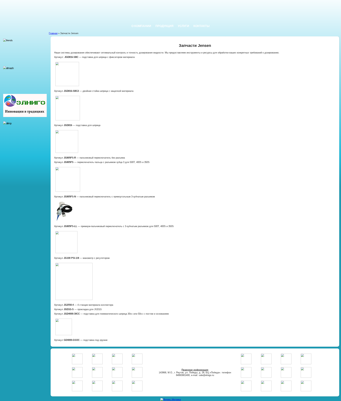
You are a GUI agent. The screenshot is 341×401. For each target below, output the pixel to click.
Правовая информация (195, 370)
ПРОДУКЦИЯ (164, 26)
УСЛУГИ (183, 26)
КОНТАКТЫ (201, 26)
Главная (53, 33)
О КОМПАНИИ (141, 26)
